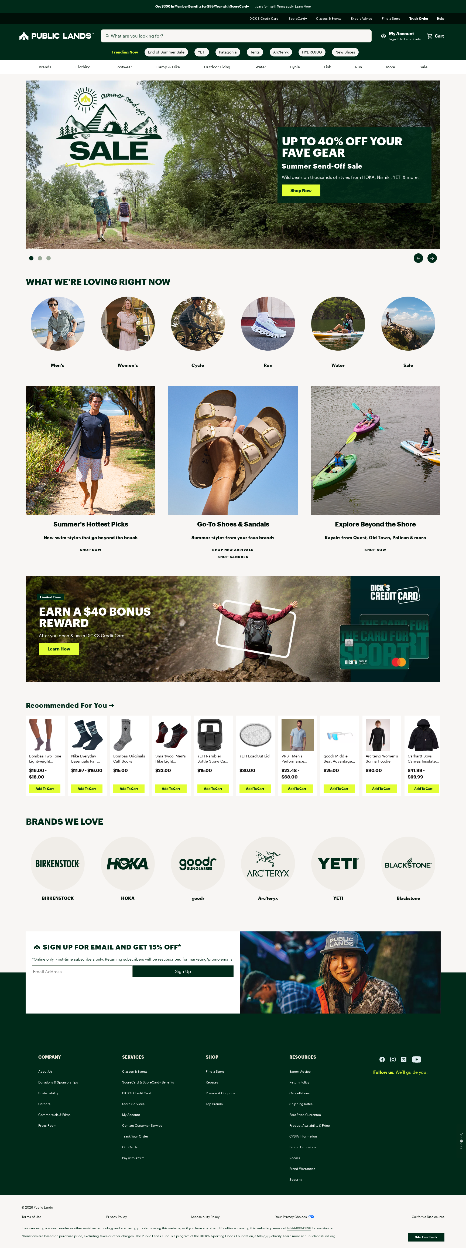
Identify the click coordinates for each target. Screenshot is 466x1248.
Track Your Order (135, 1136)
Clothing (84, 67)
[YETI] (338, 888)
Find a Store (391, 18)
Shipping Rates (301, 1104)
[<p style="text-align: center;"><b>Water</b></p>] (338, 348)
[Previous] (418, 258)
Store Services (133, 1104)
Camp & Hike (168, 67)
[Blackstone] (408, 888)
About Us (45, 1071)
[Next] (432, 258)
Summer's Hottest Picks (90, 524)
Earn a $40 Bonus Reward (95, 617)
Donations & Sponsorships (58, 1082)
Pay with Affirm (133, 1158)
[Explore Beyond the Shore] (375, 513)
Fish (327, 67)
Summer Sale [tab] (31, 258)
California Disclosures (428, 1217)
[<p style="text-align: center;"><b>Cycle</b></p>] (198, 348)
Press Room (47, 1125)
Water (260, 67)
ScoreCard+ (298, 18)
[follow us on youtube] (416, 1058)
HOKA (128, 898)
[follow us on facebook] (384, 1058)
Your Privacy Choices (291, 1217)
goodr (198, 898)
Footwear (124, 67)
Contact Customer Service (142, 1125)
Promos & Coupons (220, 1093)
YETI (338, 898)
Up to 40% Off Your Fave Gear (342, 146)
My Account (131, 1114)
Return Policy (299, 1082)
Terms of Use (31, 1217)
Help (440, 18)
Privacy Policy (116, 1217)
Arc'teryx (268, 898)
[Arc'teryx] (268, 888)
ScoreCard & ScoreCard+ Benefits (148, 1082)
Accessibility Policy (205, 1217)
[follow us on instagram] (395, 1058)
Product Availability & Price (309, 1125)
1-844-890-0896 (299, 1228)
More (391, 67)
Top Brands (214, 1104)
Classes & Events (329, 18)
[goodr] (198, 888)
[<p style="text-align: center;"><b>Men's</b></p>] (58, 348)
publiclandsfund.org (319, 1236)
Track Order (418, 18)
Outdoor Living (218, 67)
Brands (45, 67)
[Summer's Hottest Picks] (90, 513)
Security (295, 1179)
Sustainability (48, 1093)
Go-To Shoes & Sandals (233, 524)
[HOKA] (128, 888)
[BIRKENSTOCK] (58, 888)
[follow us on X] (405, 1058)
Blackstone (408, 898)
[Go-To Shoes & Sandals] (233, 513)
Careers (44, 1104)
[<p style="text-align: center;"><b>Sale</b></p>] (408, 348)
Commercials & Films (54, 1114)
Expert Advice (362, 18)
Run (359, 67)
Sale (423, 67)
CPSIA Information (303, 1136)
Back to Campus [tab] (40, 258)
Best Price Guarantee (305, 1114)
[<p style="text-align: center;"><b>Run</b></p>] (268, 348)
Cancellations (299, 1093)
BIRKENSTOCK (58, 898)
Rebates (212, 1082)
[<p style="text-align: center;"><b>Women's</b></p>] (128, 348)
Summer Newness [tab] (48, 258)
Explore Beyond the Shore (375, 524)
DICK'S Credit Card (264, 18)
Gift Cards (130, 1147)
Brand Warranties (302, 1168)
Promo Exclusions (302, 1147)
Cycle (295, 67)
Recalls (294, 1158)
